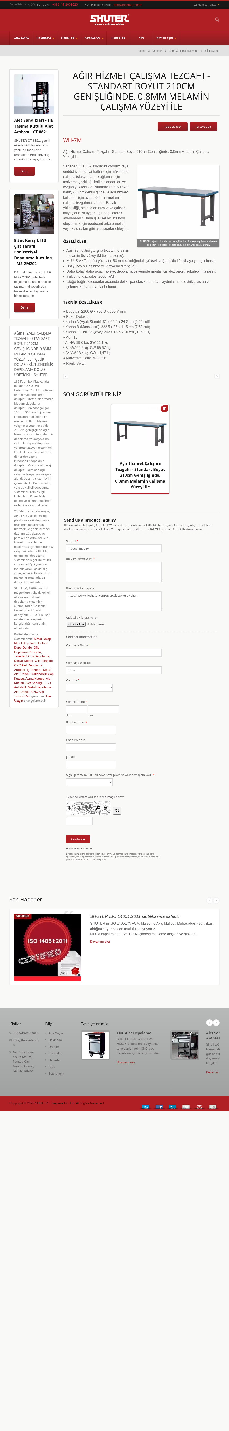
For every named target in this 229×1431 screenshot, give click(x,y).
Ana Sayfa (21, 38)
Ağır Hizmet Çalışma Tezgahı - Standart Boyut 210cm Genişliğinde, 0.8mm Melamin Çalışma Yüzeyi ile (140, 475)
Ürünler (68, 38)
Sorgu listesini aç (19, 4)
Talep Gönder (172, 126)
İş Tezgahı (34, 669)
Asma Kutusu (34, 678)
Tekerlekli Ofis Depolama (31, 656)
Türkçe (212, 4)
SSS (141, 38)
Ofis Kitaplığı (44, 660)
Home (142, 50)
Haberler (118, 38)
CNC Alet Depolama (134, 1032)
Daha (24, 171)
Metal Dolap (42, 639)
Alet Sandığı (34, 683)
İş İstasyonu (211, 50)
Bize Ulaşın (165, 38)
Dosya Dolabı (23, 660)
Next (216, 900)
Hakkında (44, 38)
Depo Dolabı (23, 647)
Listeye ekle (203, 126)
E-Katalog (92, 38)
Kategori (157, 50)
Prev (209, 900)
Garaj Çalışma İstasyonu (183, 50)
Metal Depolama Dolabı (30, 643)
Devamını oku (100, 941)
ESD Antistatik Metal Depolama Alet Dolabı (32, 687)
